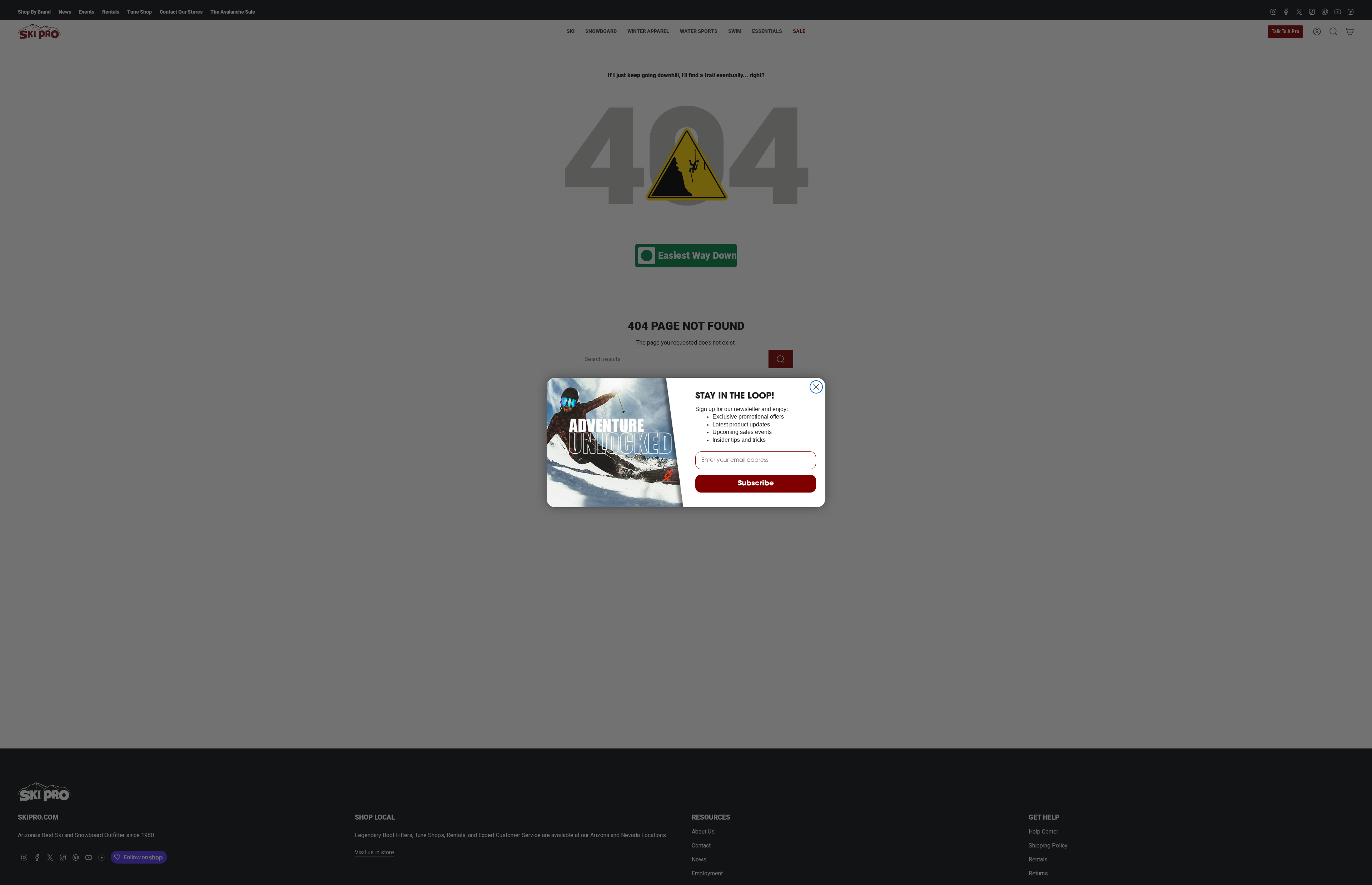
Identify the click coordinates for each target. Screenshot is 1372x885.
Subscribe (756, 483)
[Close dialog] (816, 387)
